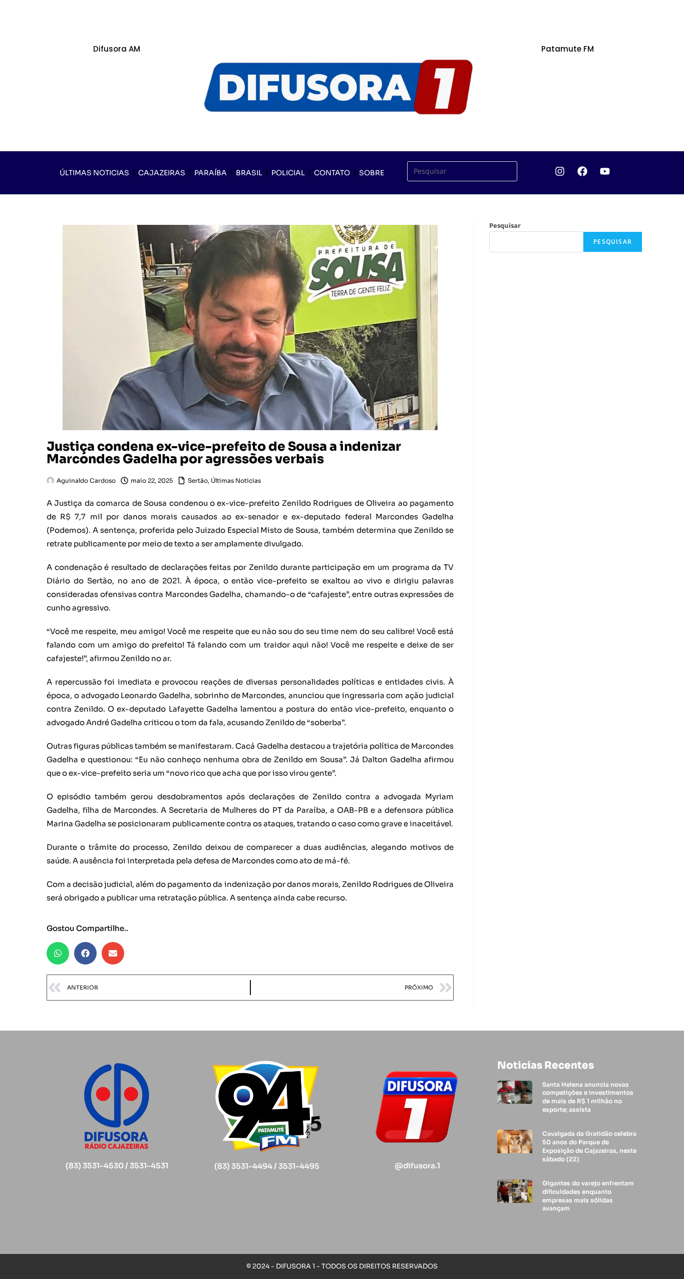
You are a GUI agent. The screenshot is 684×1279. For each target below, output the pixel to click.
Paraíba (210, 172)
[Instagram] (560, 171)
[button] (58, 953)
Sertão (198, 480)
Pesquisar (505, 225)
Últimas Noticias (94, 172)
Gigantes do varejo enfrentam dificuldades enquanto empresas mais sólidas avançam (588, 1195)
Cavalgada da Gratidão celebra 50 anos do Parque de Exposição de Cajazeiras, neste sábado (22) (589, 1146)
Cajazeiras (161, 172)
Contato (332, 172)
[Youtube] (605, 171)
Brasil (249, 172)
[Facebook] (582, 171)
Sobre (371, 172)
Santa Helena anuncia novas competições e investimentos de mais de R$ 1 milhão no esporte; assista (587, 1097)
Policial (288, 172)
